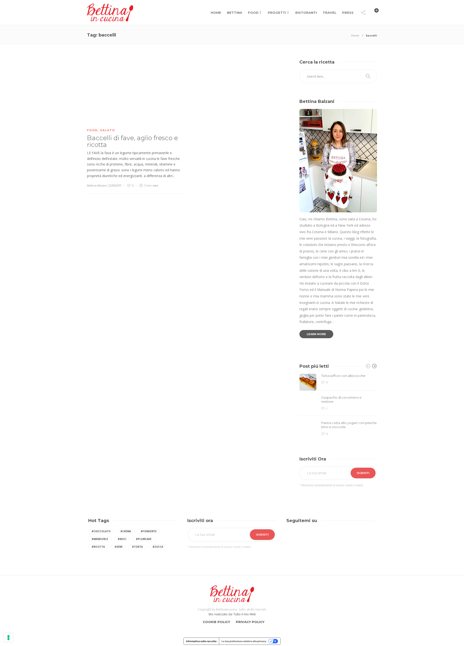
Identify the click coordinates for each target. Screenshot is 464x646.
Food (253, 12)
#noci (122, 539)
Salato (107, 130)
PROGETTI (277, 12)
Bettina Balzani (97, 185)
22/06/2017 (115, 185)
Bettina (234, 12)
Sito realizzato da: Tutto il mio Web (232, 614)
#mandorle (100, 539)
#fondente (149, 531)
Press (348, 12)
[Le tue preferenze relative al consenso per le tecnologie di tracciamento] (8, 637)
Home (216, 12)
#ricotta (98, 546)
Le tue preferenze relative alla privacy (244, 641)
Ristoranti (306, 12)
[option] (338, 406)
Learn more (316, 334)
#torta (137, 546)
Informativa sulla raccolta (201, 641)
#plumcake (144, 539)
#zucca (157, 546)
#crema (125, 531)
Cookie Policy (216, 622)
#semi (118, 546)
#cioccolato (101, 531)
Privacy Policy (250, 622)
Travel (329, 12)
